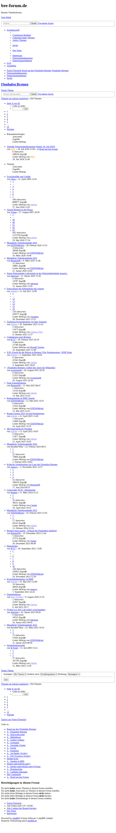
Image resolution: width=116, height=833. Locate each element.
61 (13, 225)
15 (13, 306)
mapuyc (14, 467)
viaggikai (34, 317)
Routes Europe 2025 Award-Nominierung (25, 413)
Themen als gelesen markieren (14, 98)
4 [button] (7, 119)
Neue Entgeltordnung (16, 383)
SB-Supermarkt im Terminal (19, 429)
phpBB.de (32, 821)
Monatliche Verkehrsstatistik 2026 (22, 243)
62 (13, 227)
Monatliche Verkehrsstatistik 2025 (22, 258)
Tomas (14, 212)
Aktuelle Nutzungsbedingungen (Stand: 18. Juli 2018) (31, 146)
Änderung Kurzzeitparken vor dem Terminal (27, 322)
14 (13, 304)
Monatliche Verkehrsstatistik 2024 (22, 444)
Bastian (14, 492)
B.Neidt (14, 648)
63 (13, 230)
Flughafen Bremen (14, 84)
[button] (13, 103)
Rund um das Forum (48, 149)
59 (13, 220)
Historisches (12, 546)
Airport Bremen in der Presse (20, 209)
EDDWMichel (17, 245)
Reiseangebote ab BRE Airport (21, 398)
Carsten (33, 505)
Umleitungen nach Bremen (19, 337)
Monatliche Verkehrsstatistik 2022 (22, 625)
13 (13, 301)
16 (13, 309)
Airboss (33, 204)
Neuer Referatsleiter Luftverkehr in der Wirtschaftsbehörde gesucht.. (37, 273)
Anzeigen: (8, 674)
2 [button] (7, 114)
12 (13, 299)
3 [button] (7, 116)
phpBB (15, 818)
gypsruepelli (16, 370)
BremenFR (16, 260)
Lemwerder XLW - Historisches (21, 490)
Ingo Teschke (17, 597)
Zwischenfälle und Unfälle (19, 176)
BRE (13, 149)
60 (13, 222)
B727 (13, 339)
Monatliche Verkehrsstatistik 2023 (22, 510)
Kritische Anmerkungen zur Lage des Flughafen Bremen (32, 464)
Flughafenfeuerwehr (16, 645)
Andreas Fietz (36, 332)
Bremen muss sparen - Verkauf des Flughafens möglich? (32, 531)
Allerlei (33, 238)
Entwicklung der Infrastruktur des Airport (25, 288)
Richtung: (62, 674)
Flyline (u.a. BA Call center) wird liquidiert (26, 610)
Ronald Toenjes (37, 347)
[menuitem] (21, 35)
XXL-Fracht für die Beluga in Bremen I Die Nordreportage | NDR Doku (39, 352)
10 (13, 566)
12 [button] (8, 127)
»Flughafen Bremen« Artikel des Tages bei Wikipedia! (31, 367)
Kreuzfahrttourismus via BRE (20, 579)
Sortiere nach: (33, 674)
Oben (13, 179)
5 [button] (7, 121)
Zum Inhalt (6, 17)
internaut (15, 276)
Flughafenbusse (14, 594)
